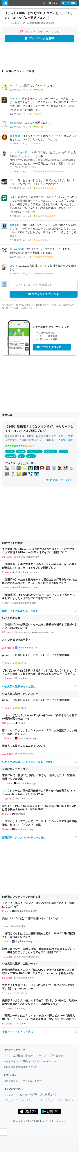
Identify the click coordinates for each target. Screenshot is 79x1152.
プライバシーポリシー (44, 1061)
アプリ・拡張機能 (13, 1055)
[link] (7, 468)
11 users (7, 783)
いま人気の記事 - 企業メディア (20, 963)
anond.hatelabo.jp (27, 647)
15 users (7, 993)
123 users (8, 663)
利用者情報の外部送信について (20, 1067)
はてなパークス (53, 1100)
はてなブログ (29, 167)
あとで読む (51, 451)
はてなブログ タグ (14, 1100)
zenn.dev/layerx (23, 798)
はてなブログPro (29, 1094)
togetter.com (24, 678)
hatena (17, 212)
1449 (29, 446)
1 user (6, 602)
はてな (54, 139)
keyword (11, 456)
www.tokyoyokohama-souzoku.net (36, 632)
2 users (6, 572)
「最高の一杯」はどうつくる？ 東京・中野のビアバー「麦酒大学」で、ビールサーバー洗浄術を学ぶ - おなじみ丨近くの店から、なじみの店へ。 (38, 1019)
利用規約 (25, 1061)
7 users (6, 798)
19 (37, 143)
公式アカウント (12, 1080)
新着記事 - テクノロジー (16, 769)
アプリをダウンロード (54, 347)
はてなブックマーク (14, 1050)
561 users (8, 632)
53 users (7, 977)
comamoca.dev (26, 753)
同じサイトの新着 (12, 542)
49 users (7, 956)
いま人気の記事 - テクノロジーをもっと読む (27, 761)
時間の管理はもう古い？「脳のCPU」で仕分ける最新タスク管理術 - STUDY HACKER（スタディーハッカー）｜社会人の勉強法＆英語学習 (39, 973)
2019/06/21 (15, 216)
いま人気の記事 (11, 618)
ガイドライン (11, 1061)
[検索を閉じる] (44, 3)
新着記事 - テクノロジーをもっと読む (24, 837)
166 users (8, 738)
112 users (8, 678)
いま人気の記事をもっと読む (19, 686)
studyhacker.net (25, 977)
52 (39, 90)
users (26, 31)
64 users (7, 1023)
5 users (6, 829)
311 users (8, 723)
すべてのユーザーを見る (59, 480)
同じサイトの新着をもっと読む (20, 611)
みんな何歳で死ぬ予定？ (16, 639)
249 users (8, 647)
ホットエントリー (32, 1080)
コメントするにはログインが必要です (31, 284)
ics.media (20, 813)
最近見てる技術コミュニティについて (24, 745)
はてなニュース (34, 1100)
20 (37, 114)
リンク (29, 90)
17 (39, 127)
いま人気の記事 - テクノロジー (20, 693)
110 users (8, 753)
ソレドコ (68, 1100)
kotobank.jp (20, 926)
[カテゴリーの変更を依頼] (23, 22)
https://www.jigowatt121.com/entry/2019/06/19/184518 (41, 160)
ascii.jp (21, 723)
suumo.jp (21, 1008)
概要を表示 (67, 439)
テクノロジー (15, 22)
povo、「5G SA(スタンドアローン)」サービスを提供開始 (36, 655)
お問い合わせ (56, 1055)
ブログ (17, 167)
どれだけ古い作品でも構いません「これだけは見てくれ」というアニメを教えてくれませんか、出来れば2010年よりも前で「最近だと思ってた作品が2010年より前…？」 (39, 674)
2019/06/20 (15, 90)
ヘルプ (42, 1055)
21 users (7, 556)
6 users (6, 813)
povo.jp (22, 663)
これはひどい (29, 212)
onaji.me (21, 1023)
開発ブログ (31, 1055)
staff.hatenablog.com (42, 22)
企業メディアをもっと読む (17, 1031)
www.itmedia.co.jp (27, 738)
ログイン (53, 3)
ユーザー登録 (68, 3)
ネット (31, 456)
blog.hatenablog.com (26, 911)
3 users (6, 587)
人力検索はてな (48, 1094)
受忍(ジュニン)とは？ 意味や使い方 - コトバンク (30, 918)
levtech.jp (22, 993)
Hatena (41, 1121)
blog (21, 456)
